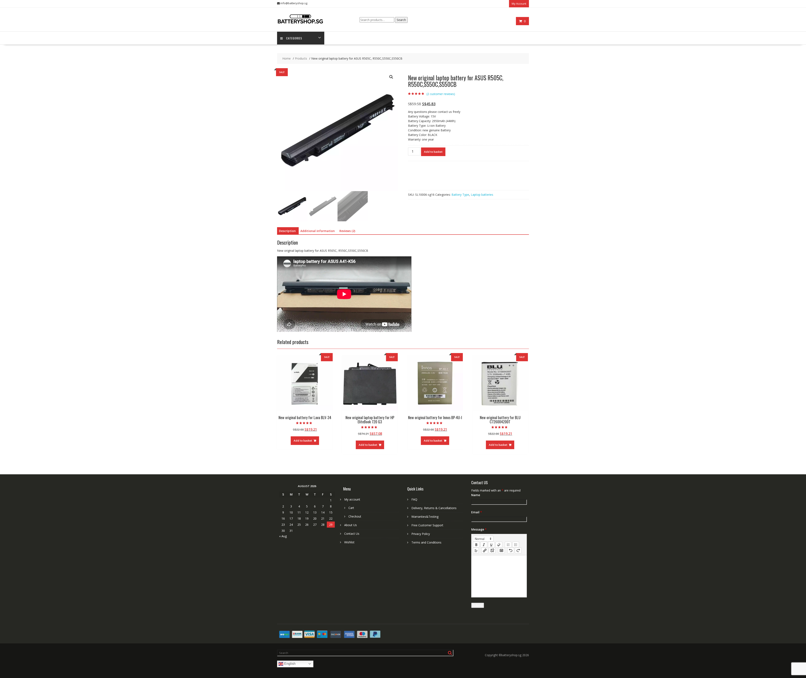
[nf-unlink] (492, 550)
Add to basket (433, 152)
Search (401, 20)
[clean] (499, 545)
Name (475, 495)
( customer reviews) (441, 94)
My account (352, 499)
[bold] (476, 545)
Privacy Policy (420, 534)
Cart (351, 508)
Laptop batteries (482, 195)
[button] (391, 77)
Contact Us (351, 534)
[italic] (483, 545)
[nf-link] (484, 550)
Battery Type (460, 195)
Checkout (354, 516)
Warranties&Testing (424, 517)
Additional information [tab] (317, 231)
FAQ (414, 499)
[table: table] (501, 550)
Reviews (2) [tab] (347, 231)
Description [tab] (287, 231)
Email (476, 512)
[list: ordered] (508, 545)
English (289, 663)
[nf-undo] (510, 550)
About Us (350, 525)
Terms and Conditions (426, 542)
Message (479, 529)
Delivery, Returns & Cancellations (434, 508)
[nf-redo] (518, 550)
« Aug (283, 536)
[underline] (491, 545)
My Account (519, 3)
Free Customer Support (427, 525)
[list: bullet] (515, 545)
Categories (294, 38)
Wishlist (349, 542)
